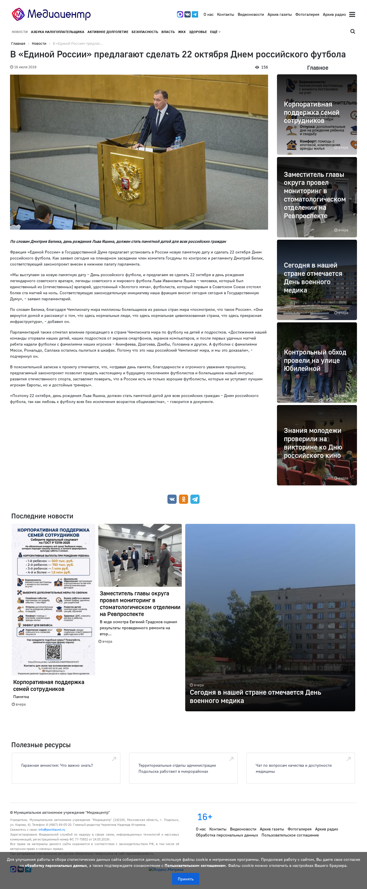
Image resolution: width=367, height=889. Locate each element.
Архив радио (334, 14)
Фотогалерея (307, 14)
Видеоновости (251, 14)
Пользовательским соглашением (195, 865)
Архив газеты (280, 14)
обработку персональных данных (56, 865)
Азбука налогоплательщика (57, 32)
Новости (20, 32)
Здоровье (198, 32)
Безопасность (145, 32)
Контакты (225, 14)
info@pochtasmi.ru (51, 829)
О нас (209, 14)
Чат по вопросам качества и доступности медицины (294, 768)
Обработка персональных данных (227, 834)
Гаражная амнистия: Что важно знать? (57, 765)
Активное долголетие (107, 32)
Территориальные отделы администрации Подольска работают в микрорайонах (177, 768)
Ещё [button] (214, 32)
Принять (186, 878)
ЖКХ (182, 32)
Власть (168, 32)
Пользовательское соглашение (290, 834)
